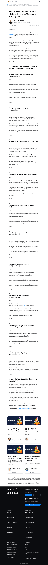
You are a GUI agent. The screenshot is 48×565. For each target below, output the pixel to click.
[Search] (37, 2)
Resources (27, 544)
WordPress (11, 34)
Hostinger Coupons (11, 552)
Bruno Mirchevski (19, 20)
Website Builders (28, 537)
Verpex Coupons (10, 557)
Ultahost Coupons (11, 554)
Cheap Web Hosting (29, 522)
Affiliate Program (11, 519)
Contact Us (9, 514)
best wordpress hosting (24, 408)
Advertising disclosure (36, 7)
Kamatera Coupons (11, 547)
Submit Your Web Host (12, 522)
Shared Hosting (28, 519)
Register (28, 494)
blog (25, 305)
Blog (26, 547)
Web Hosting (28, 514)
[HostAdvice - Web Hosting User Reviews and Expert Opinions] (12, 2)
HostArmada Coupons (12, 549)
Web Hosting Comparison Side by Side (32, 552)
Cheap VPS (27, 527)
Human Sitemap (10, 517)
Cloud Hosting (28, 529)
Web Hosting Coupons (12, 544)
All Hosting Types (29, 512)
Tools (26, 549)
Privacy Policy (10, 532)
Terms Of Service (11, 534)
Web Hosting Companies (30, 558)
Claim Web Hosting (11, 524)
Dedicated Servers (29, 532)
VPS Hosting (27, 524)
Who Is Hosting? (28, 555)
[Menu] (40, 2)
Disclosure (9, 527)
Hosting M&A (32, 504)
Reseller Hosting (28, 534)
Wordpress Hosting (29, 517)
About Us (9, 512)
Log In (37, 494)
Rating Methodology (27, 7)
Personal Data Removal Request (14, 529)
